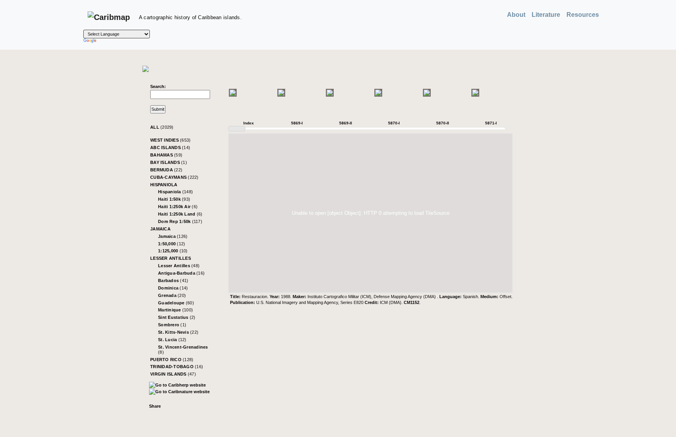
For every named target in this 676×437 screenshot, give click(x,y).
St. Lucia (172, 339)
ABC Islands (170, 147)
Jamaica (160, 229)
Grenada (172, 295)
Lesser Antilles (170, 258)
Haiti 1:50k (174, 199)
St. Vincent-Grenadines (183, 349)
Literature (546, 14)
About (516, 14)
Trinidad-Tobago (176, 366)
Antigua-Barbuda (181, 273)
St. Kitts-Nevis (178, 332)
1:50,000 (171, 243)
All (162, 127)
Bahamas (166, 155)
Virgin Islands (173, 374)
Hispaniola (164, 184)
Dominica (173, 288)
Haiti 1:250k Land (180, 214)
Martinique (175, 310)
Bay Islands (168, 162)
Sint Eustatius (177, 317)
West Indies (170, 140)
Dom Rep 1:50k (180, 221)
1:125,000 (173, 250)
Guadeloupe (176, 302)
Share (155, 406)
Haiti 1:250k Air (178, 206)
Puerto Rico (171, 359)
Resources (582, 14)
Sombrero (172, 324)
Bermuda (166, 169)
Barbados (173, 280)
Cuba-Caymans (174, 177)
